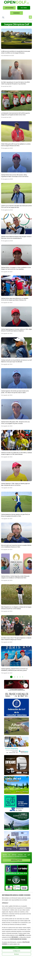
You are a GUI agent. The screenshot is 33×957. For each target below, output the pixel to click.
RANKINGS (16, 13)
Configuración (16, 950)
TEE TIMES (24, 8)
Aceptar (17, 947)
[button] (3, 17)
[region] (16, 924)
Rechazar (16, 954)
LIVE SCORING (9, 8)
